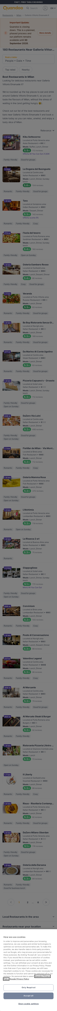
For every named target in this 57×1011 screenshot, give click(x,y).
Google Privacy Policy (19, 979)
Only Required (28, 987)
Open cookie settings (28, 1004)
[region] (28, 970)
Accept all (28, 996)
